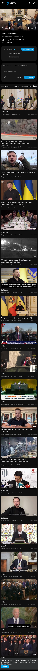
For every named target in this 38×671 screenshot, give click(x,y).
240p (32, 28)
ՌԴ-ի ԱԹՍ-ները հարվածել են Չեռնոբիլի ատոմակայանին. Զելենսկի (16, 261)
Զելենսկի (4, 112)
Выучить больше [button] (6, 664)
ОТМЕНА (19, 77)
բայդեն (3, 546)
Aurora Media (8, 49)
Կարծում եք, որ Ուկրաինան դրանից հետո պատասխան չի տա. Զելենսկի (16, 203)
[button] (34, 3)
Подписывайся (27, 49)
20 (25, 28)
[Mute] (29, 28)
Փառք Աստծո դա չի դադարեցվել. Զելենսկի (16, 318)
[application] (19, 19)
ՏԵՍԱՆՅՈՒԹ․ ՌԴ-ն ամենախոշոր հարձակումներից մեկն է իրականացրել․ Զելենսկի (15, 143)
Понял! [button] (5, 667)
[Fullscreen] (35, 28)
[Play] (3, 28)
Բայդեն (3, 346)
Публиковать (29, 77)
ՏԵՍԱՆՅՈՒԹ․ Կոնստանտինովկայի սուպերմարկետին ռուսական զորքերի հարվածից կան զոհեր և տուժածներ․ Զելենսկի (18, 461)
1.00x (22, 28)
